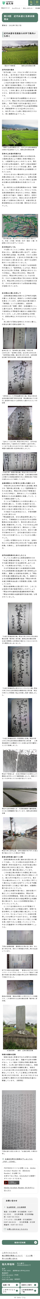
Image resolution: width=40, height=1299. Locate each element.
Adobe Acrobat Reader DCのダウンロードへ (19, 1188)
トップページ (16, 8)
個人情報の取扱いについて (12, 1255)
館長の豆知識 (20, 1242)
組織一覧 (6, 1285)
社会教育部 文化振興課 (16, 1207)
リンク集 (29, 1255)
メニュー (37, 4)
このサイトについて (10, 1252)
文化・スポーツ (27, 8)
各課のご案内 (26, 1285)
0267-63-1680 (7, 1279)
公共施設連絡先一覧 (27, 1290)
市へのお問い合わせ (10, 1258)
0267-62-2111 (7, 1275)
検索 (31, 4)
